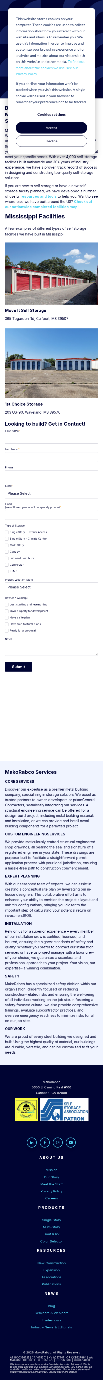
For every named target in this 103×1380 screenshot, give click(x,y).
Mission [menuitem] (52, 1170)
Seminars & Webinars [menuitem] (51, 1313)
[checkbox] (51, 551)
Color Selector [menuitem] (51, 1241)
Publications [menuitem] (51, 1284)
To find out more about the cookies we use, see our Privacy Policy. (50, 67)
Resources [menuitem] (51, 1250)
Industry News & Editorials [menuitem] (51, 1327)
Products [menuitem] (51, 1207)
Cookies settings (51, 114)
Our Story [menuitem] (51, 1177)
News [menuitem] (51, 1293)
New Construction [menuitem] (52, 1263)
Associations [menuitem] (52, 1277)
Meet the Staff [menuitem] (51, 1184)
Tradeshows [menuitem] (51, 1320)
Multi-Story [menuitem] (51, 1227)
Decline (52, 141)
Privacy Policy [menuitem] (51, 1191)
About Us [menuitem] (51, 1157)
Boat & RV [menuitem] (52, 1234)
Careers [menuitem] (51, 1198)
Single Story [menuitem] (51, 1220)
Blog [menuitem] (51, 1306)
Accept (51, 128)
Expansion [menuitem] (52, 1270)
